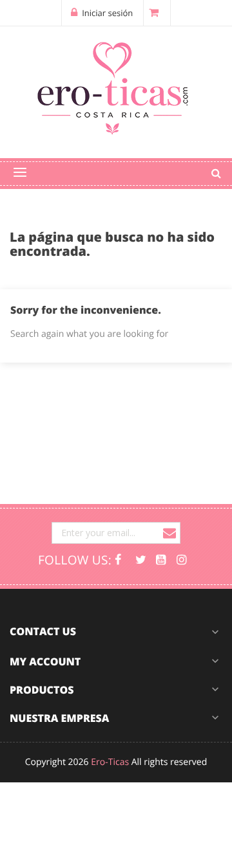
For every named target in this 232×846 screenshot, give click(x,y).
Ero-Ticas (110, 762)
